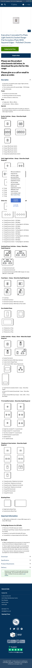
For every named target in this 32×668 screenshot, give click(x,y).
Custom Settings (16, 205)
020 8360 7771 (5, 608)
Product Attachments (7, 564)
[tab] (5, 4)
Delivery (3, 567)
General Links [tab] (5, 589)
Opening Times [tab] (6, 614)
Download (4, 556)
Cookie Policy (16, 194)
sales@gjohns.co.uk (6, 611)
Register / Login (19, 1)
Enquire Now (16, 55)
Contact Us (8, 1)
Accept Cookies (15, 200)
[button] (15, 31)
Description (4, 80)
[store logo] (14, 4)
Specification (5, 560)
